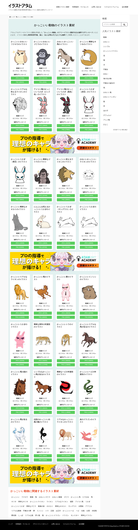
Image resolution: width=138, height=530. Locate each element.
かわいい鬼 (107, 92)
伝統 (83, 511)
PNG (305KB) (66, 82)
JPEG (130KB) (88, 195)
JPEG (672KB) (20, 408)
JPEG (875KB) (88, 408)
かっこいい (15, 497)
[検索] (124, 24)
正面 (52, 511)
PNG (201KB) (89, 199)
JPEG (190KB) (66, 195)
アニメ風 (106, 120)
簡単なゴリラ (31, 506)
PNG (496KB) (20, 82)
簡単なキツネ (23, 501)
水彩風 (94, 511)
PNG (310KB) (20, 247)
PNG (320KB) (89, 247)
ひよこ (105, 124)
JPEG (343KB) (88, 455)
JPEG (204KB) (88, 243)
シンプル (106, 46)
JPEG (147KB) (66, 125)
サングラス (72, 506)
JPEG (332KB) (66, 243)
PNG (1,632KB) (19, 317)
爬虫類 (13, 515)
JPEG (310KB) (20, 125)
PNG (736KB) (20, 412)
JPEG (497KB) (42, 313)
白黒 (88, 511)
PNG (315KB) (43, 129)
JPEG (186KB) (42, 125)
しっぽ (20, 515)
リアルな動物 (16, 511)
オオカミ (50, 506)
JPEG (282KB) (20, 360)
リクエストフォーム (111, 7)
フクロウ (25, 497)
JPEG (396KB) (66, 313)
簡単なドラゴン (86, 515)
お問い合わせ (96, 7)
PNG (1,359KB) (65, 364)
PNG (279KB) (66, 129)
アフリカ (88, 506)
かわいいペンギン (109, 97)
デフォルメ (107, 115)
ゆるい (105, 74)
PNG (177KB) (89, 460)
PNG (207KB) (43, 247)
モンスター (75, 515)
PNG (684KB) (43, 317)
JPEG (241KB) (66, 455)
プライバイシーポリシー (40, 524)
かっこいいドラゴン (53, 515)
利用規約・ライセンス (80, 7)
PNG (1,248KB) (88, 412)
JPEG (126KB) (20, 243)
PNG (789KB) (20, 129)
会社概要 (125, 7)
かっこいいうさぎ (17, 506)
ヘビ (77, 511)
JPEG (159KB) (88, 125)
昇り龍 (37, 515)
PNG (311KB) (43, 199)
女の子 (105, 111)
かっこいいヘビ (68, 511)
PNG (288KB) (20, 199)
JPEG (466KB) (42, 408)
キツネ (13, 501)
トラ (47, 511)
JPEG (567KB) (88, 313)
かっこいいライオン (37, 501)
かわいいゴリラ (44, 497)
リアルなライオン (61, 501)
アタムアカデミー (114, 526)
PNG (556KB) (66, 317)
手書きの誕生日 (109, 83)
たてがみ (86, 497)
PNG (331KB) (66, 247)
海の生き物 (107, 78)
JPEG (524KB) (20, 455)
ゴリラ (66, 497)
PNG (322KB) (66, 460)
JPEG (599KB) (88, 360)
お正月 (58, 511)
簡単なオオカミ (60, 506)
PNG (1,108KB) (65, 412)
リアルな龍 (29, 515)
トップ (10, 524)
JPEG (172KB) (66, 78)
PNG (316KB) (43, 412)
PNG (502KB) (89, 317)
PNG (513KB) (20, 460)
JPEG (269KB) (20, 313)
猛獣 (71, 501)
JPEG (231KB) (42, 78)
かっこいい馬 (76, 497)
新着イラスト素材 (62, 7)
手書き (105, 69)
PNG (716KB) (89, 364)
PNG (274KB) (89, 82)
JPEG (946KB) (66, 360)
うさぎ (87, 501)
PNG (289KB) (89, 129)
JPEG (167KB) (42, 195)
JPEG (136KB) (42, 243)
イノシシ (40, 511)
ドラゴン (65, 515)
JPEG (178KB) (88, 78)
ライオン (50, 501)
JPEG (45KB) (43, 455)
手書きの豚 (27, 511)
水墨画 (80, 506)
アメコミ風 (79, 501)
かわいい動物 (57, 497)
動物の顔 (41, 506)
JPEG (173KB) (20, 78)
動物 (31, 497)
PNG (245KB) (20, 364)
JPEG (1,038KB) (66, 408)
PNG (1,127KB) (42, 364)
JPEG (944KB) (42, 360)
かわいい (106, 42)
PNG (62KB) (42, 82)
